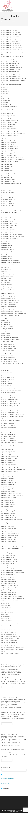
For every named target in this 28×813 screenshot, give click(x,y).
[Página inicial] (1, 21)
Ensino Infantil (9, 672)
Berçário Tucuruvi (12, 665)
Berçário (5, 665)
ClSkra (4, 663)
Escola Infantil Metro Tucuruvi (10, 21)
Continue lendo (7, 687)
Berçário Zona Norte (10, 694)
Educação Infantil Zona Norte (14, 668)
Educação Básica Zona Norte (7, 778)
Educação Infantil (9, 666)
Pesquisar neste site (5, 767)
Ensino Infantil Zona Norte (13, 674)
